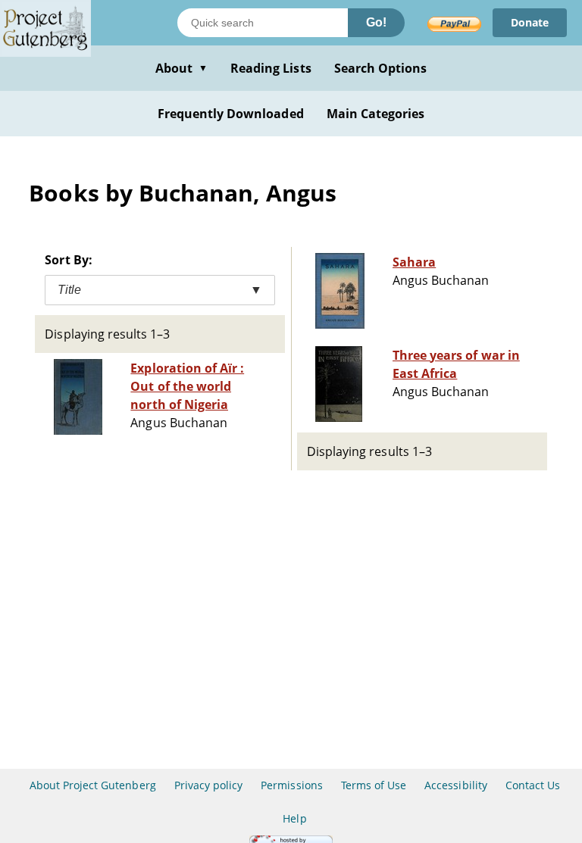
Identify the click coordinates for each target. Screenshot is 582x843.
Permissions (291, 785)
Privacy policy (208, 785)
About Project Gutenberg (93, 785)
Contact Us (532, 785)
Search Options (380, 68)
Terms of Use (373, 785)
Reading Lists (270, 68)
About (181, 68)
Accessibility (455, 785)
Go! (376, 22)
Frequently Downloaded (231, 113)
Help (294, 818)
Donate (530, 22)
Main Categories (376, 113)
